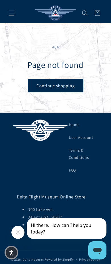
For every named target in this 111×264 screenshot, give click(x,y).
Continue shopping (55, 85)
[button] (11, 13)
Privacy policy (89, 259)
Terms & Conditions (79, 154)
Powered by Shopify (59, 259)
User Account (81, 137)
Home (74, 124)
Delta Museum (33, 259)
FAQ (72, 170)
